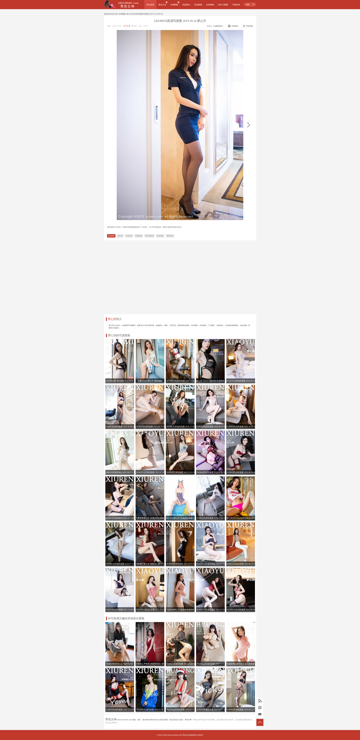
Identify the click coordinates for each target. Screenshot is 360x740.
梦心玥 (129, 14)
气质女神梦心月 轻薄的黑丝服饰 (150, 518)
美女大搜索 (223, 5)
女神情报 (210, 5)
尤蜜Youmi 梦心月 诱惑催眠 (150, 381)
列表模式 (234, 26)
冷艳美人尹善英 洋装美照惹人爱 (150, 664)
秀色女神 (186, 735)
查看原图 (249, 26)
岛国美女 (186, 5)
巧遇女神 (236, 5)
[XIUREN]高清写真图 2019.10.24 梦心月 (148, 14)
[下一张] (248, 125)
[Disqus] (180, 276)
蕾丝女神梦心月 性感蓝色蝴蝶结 (180, 518)
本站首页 (150, 5)
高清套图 (198, 5)
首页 (116, 14)
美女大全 (162, 5)
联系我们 (200, 735)
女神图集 (174, 5)
